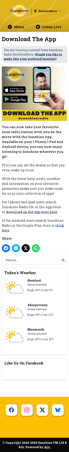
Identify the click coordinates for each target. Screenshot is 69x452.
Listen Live (51, 27)
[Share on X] (26, 248)
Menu (19, 27)
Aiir (47, 447)
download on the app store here (31, 212)
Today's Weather (20, 272)
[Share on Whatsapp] (36, 248)
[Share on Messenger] (16, 248)
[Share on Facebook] (6, 248)
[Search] (63, 260)
